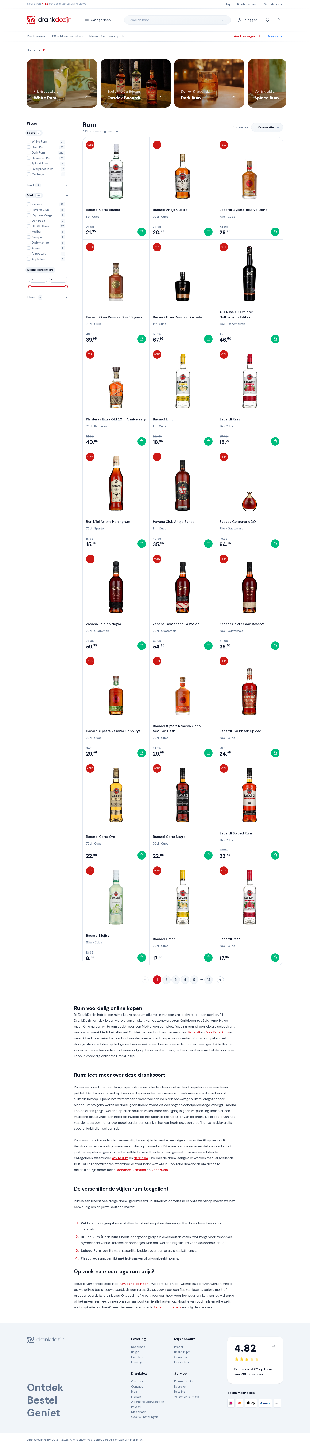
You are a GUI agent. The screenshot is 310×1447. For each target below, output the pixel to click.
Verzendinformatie (187, 1396)
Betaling (179, 1391)
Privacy (136, 1407)
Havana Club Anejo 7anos (173, 521)
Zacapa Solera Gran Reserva (242, 624)
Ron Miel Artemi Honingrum (108, 521)
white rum (120, 1158)
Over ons (137, 1381)
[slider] (30, 286)
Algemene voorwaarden (147, 1402)
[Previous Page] (145, 979)
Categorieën (101, 20)
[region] (155, 83)
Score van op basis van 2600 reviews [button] (56, 3)
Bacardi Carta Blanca (103, 209)
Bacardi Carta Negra (169, 836)
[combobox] (267, 127)
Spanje (99, 528)
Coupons (180, 1357)
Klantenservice (184, 1381)
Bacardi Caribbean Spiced (240, 731)
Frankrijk (136, 1362)
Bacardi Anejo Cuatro (170, 209)
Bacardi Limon (164, 419)
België (135, 1352)
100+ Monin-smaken (67, 36)
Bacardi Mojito (97, 935)
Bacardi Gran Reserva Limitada (177, 317)
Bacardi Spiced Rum (236, 833)
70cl (156, 216)
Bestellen (180, 1386)
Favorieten (181, 1362)
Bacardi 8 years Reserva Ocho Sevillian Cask (177, 728)
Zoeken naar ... (141, 20)
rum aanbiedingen (133, 1283)
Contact (137, 1386)
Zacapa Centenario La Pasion (176, 624)
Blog (134, 1391)
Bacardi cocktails (167, 1307)
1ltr (88, 216)
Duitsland (137, 1357)
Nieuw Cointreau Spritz (107, 36)
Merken (136, 1396)
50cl (89, 942)
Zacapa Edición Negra (103, 624)
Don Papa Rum (217, 1032)
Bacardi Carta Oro (100, 836)
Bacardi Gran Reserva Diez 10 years (114, 317)
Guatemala (235, 528)
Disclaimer (138, 1412)
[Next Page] (220, 979)
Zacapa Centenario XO (238, 521)
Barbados (101, 426)
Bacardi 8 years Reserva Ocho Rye (113, 731)
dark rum (141, 1158)
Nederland (138, 1347)
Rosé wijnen (36, 36)
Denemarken (236, 324)
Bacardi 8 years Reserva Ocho (243, 209)
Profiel (178, 1347)
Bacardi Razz (230, 419)
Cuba (96, 216)
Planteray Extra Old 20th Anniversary (116, 419)
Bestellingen (182, 1352)
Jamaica (139, 1170)
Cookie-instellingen (144, 1417)
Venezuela (159, 1170)
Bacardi (194, 1032)
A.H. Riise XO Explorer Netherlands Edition (236, 314)
